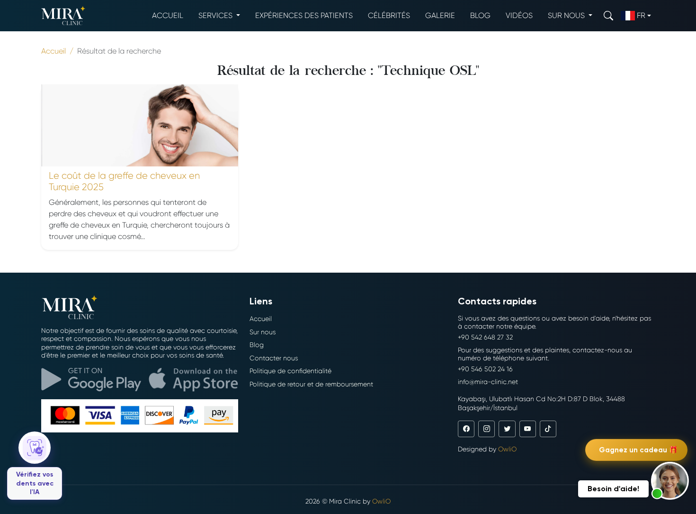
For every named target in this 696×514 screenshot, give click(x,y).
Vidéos (519, 15)
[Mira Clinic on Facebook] (466, 429)
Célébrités (389, 15)
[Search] (608, 15)
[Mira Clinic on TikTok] (548, 429)
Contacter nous (274, 358)
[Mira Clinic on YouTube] (527, 429)
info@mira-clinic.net (488, 382)
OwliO (507, 449)
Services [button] (216, 15)
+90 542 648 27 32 (485, 337)
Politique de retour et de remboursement (311, 384)
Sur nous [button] (567, 15)
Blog (480, 15)
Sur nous (263, 332)
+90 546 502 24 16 (485, 369)
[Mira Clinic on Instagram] (486, 429)
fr (641, 15)
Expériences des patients (304, 15)
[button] (670, 481)
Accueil (167, 15)
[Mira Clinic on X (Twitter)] (507, 429)
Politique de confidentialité (290, 371)
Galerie (440, 15)
